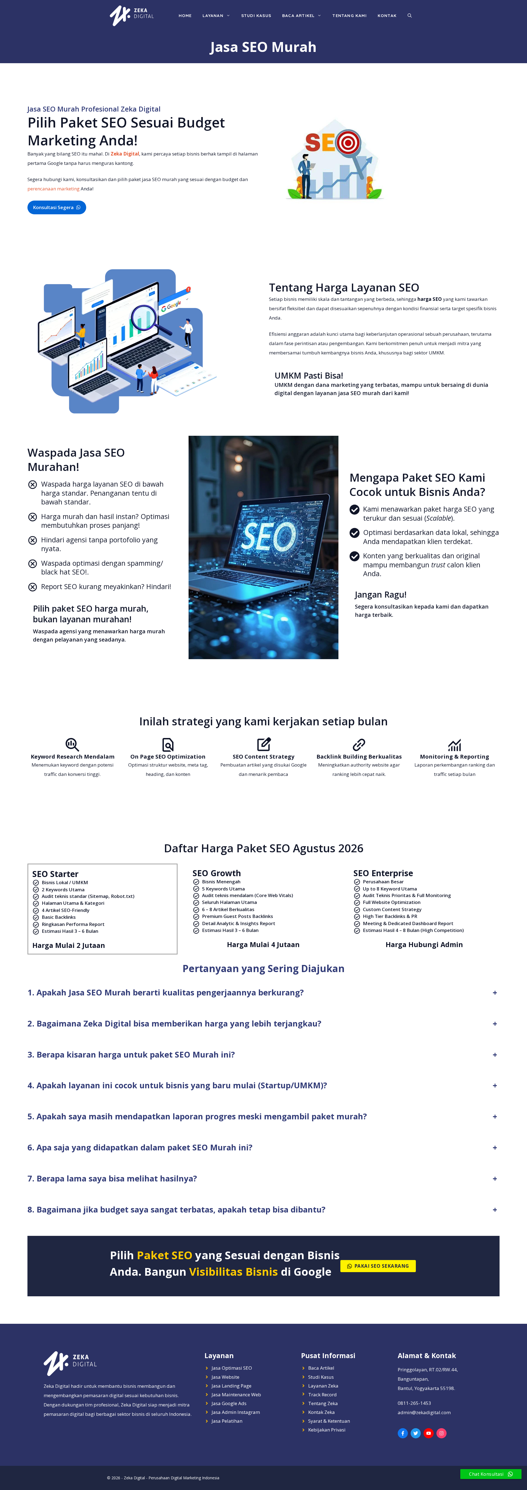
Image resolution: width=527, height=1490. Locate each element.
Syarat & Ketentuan (329, 1421)
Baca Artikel (298, 15)
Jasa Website (225, 1377)
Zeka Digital (125, 154)
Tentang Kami (349, 15)
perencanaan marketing (53, 188)
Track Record (322, 1394)
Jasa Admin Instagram (236, 1412)
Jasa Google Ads (229, 1403)
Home (185, 15)
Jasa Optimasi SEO (232, 1368)
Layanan (213, 15)
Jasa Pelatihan (227, 1421)
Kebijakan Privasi (327, 1430)
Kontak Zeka (321, 1412)
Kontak (387, 15)
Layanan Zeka (323, 1386)
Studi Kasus (256, 15)
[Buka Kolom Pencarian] (409, 16)
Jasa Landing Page (231, 1386)
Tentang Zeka (323, 1403)
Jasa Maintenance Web (236, 1394)
